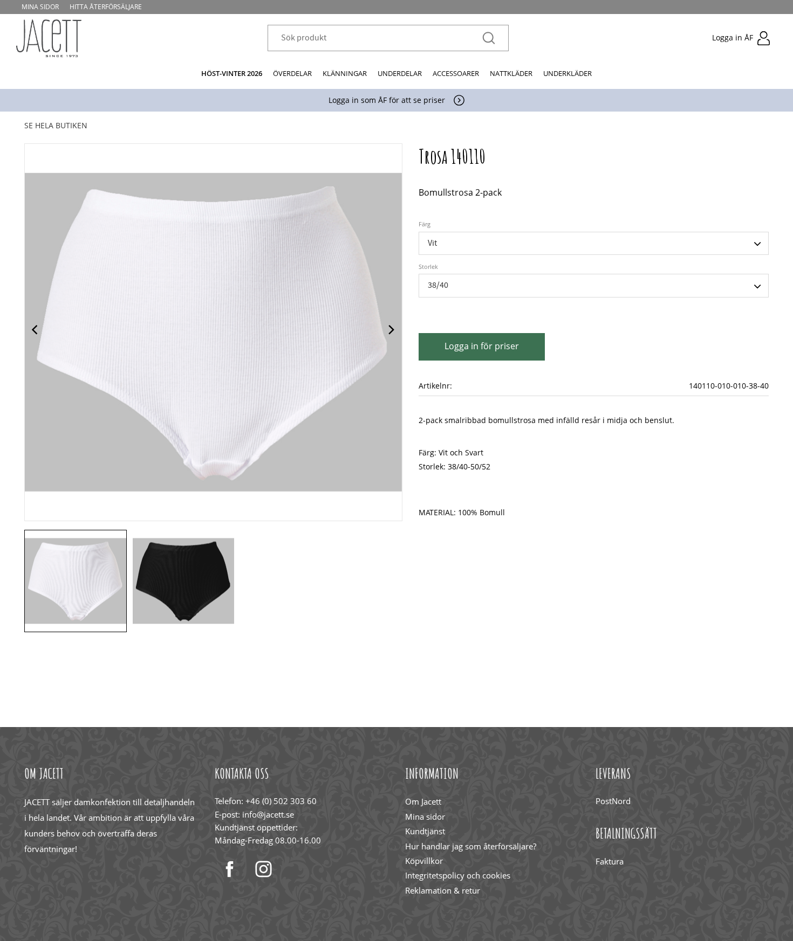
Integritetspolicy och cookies (457, 875)
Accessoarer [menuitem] (456, 73)
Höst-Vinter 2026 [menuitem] (231, 73)
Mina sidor (425, 816)
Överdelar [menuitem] (292, 73)
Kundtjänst (425, 831)
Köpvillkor (424, 860)
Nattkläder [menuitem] (511, 73)
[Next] (390, 332)
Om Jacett (423, 801)
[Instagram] (263, 869)
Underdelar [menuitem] (400, 73)
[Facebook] (229, 869)
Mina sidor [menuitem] (40, 6)
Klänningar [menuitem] (345, 73)
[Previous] (36, 332)
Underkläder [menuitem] (567, 73)
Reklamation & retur (442, 890)
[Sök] (488, 38)
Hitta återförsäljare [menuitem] (106, 6)
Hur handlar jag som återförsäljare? (470, 846)
